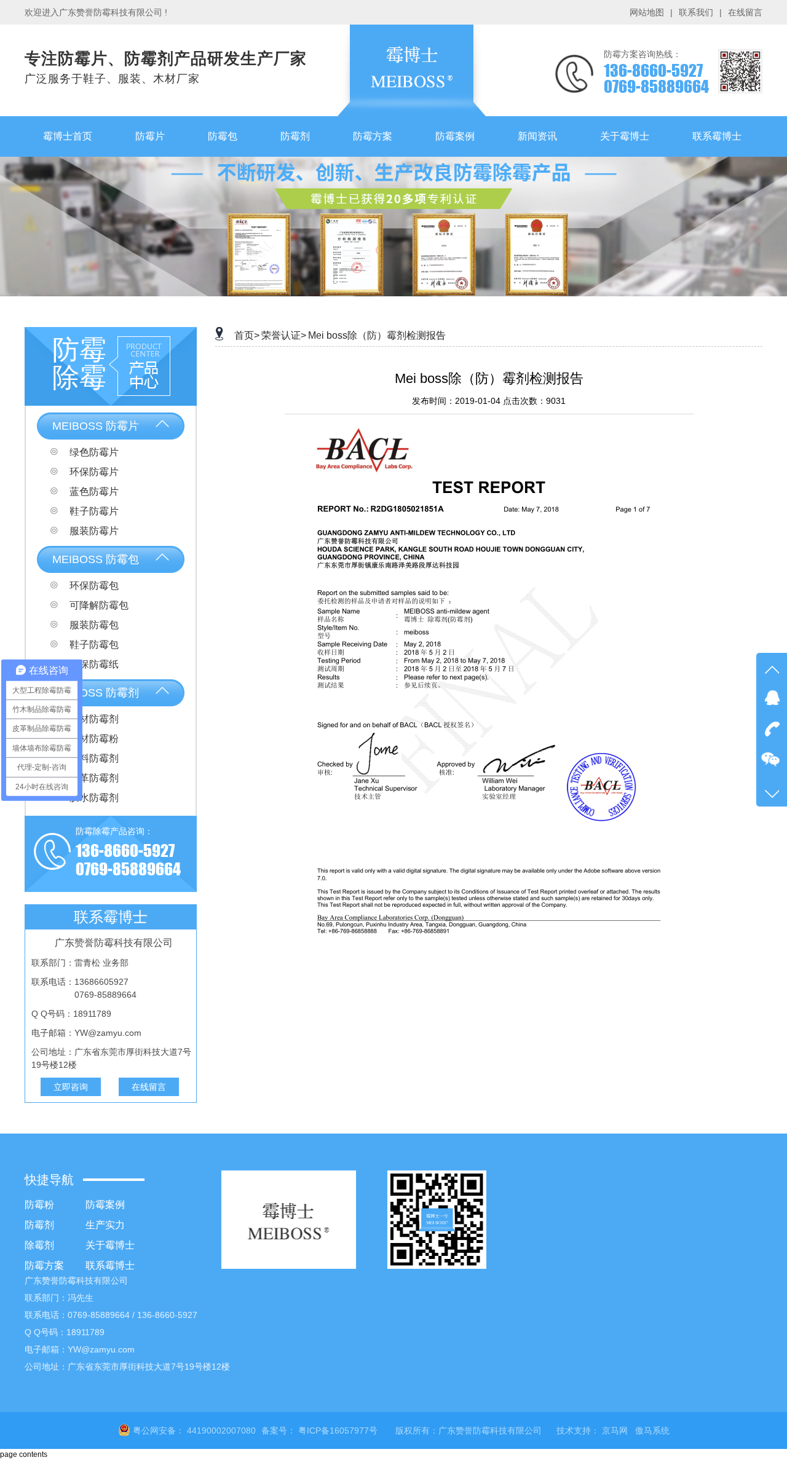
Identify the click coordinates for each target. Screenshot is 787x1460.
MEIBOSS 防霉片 (95, 426)
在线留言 (745, 12)
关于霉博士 (110, 1245)
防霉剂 (39, 1225)
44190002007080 (221, 1430)
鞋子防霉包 (93, 644)
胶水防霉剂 (93, 797)
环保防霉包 (93, 585)
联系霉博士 (110, 1265)
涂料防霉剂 (93, 758)
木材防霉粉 (93, 738)
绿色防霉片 (93, 452)
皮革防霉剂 (93, 778)
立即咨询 (70, 1087)
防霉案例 (105, 1204)
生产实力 (105, 1225)
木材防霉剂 (93, 719)
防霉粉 (39, 1204)
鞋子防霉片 (93, 511)
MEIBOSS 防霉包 (95, 559)
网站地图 (647, 12)
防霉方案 (44, 1265)
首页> (246, 335)
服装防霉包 (93, 625)
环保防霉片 (93, 472)
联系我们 (696, 12)
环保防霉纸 (93, 664)
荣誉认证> (283, 335)
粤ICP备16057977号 (338, 1430)
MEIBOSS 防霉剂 (95, 693)
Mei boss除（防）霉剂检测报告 (377, 335)
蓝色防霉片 (93, 491)
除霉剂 (39, 1245)
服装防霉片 (93, 531)
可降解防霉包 (98, 605)
